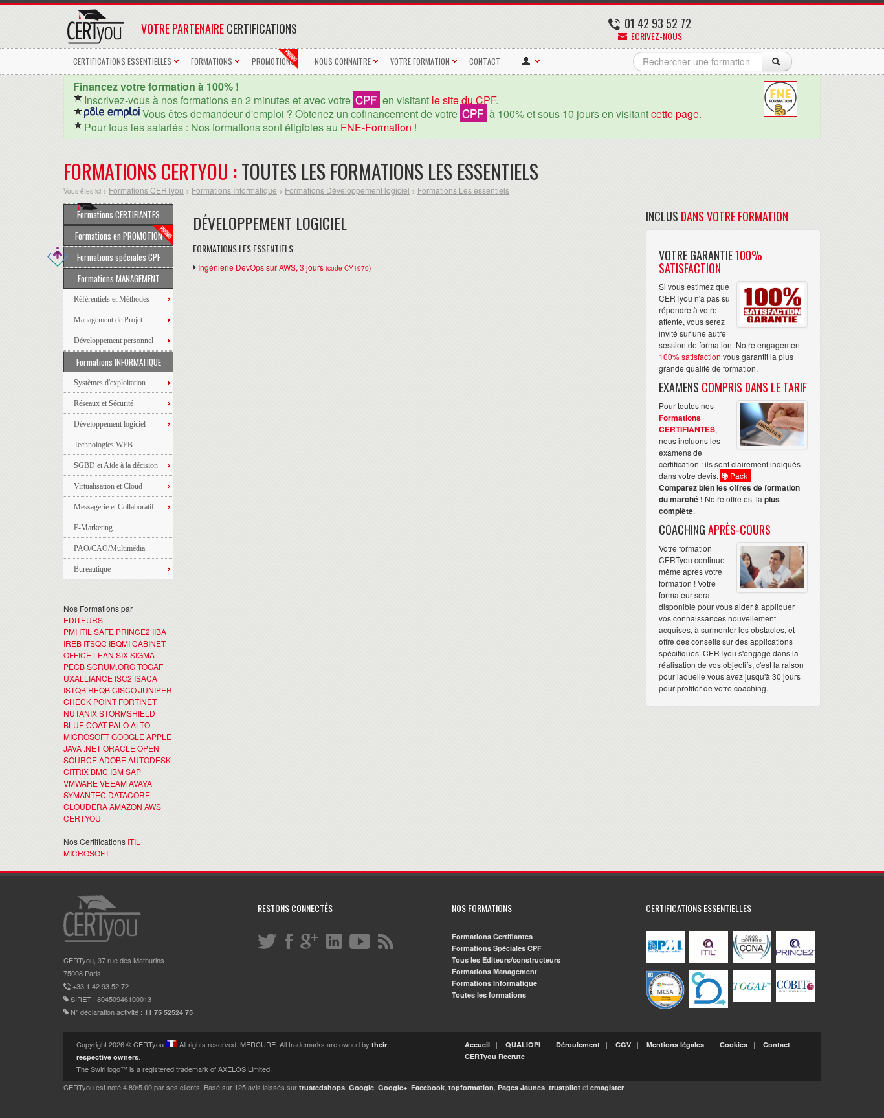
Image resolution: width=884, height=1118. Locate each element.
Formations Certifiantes (492, 936)
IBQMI (119, 643)
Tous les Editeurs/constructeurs (506, 960)
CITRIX (76, 771)
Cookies (733, 1044)
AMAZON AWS (135, 806)
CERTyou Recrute (495, 1056)
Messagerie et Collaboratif (114, 506)
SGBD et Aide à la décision (116, 465)
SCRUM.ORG (111, 666)
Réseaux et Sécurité (103, 403)
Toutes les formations (489, 995)
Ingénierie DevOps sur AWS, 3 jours (284, 267)
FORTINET (137, 701)
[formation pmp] (665, 960)
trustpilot (564, 1087)
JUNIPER (155, 689)
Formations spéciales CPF (118, 257)
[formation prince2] (795, 960)
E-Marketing (93, 527)
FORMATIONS (211, 61)
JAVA (72, 748)
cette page (675, 113)
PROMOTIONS (273, 61)
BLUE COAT (85, 724)
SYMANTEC (84, 794)
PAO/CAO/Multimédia (109, 548)
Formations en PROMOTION (118, 235)
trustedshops (322, 1087)
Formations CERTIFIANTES (118, 214)
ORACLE (119, 748)
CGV (623, 1044)
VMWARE (80, 782)
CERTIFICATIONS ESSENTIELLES (122, 61)
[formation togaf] (752, 999)
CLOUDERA (85, 806)
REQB (99, 689)
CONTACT (484, 61)
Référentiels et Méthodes (111, 299)
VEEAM (113, 782)
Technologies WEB (103, 444)
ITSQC (95, 643)
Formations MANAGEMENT (119, 278)
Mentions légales (675, 1044)
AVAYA (140, 782)
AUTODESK (149, 759)
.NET (92, 748)
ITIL (85, 631)
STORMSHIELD (127, 713)
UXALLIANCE (88, 678)
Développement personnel (113, 340)
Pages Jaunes (521, 1087)
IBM (117, 771)
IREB (72, 643)
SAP (133, 771)
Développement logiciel (110, 424)
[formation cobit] (795, 999)
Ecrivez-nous (655, 36)
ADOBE (112, 759)
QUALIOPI (522, 1044)
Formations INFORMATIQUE (118, 361)
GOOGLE (127, 736)
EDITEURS (83, 619)
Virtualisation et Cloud (108, 486)
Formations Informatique (234, 190)
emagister (607, 1087)
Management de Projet (108, 319)
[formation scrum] (708, 1005)
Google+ (392, 1087)
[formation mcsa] (665, 1006)
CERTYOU (82, 817)
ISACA (145, 678)
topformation (471, 1087)
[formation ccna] (752, 960)
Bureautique (92, 569)
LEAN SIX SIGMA (124, 654)
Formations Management (494, 971)
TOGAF (150, 666)
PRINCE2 (133, 631)
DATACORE (129, 794)
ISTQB (74, 689)
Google (361, 1087)
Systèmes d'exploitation (110, 382)
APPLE (158, 736)
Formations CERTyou (146, 190)
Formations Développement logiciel (347, 190)
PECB (74, 666)
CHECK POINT (89, 701)
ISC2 (123, 678)
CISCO (124, 689)
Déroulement (578, 1044)
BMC (99, 771)
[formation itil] (708, 960)
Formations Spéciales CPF (497, 948)
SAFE (104, 631)
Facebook (428, 1087)
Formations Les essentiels (463, 190)
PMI (70, 631)
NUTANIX (80, 713)
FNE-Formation (376, 127)
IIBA (159, 631)
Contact (776, 1044)
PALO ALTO (129, 724)
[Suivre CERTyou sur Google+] (310, 941)
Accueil (477, 1044)
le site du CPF (464, 100)
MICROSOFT (86, 736)
